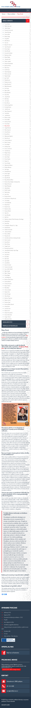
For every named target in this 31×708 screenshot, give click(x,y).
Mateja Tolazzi (7, 152)
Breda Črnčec (7, 206)
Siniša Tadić (7, 252)
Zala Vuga (7, 169)
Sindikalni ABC (7, 631)
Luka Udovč (7, 254)
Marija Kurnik (7, 235)
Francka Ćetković (8, 140)
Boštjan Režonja (8, 167)
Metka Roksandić (8, 86)
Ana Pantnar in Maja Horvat (10, 198)
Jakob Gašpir (7, 28)
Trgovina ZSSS (7, 615)
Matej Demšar (7, 80)
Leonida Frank (7, 308)
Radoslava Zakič (8, 55)
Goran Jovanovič (8, 148)
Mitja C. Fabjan (7, 273)
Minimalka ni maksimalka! (10, 326)
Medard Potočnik (8, 184)
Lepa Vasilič (7, 260)
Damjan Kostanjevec (9, 63)
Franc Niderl (7, 144)
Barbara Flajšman (8, 298)
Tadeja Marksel (8, 127)
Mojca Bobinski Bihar (9, 179)
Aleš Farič (7, 217)
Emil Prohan (7, 69)
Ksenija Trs (7, 161)
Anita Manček (7, 51)
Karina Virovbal (8, 265)
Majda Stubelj (7, 76)
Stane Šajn (7, 223)
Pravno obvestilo (11, 701)
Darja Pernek (7, 177)
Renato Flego (7, 36)
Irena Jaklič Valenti (8, 269)
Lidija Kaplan (7, 188)
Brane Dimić (7, 134)
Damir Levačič (7, 240)
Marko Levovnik (8, 73)
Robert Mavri (7, 204)
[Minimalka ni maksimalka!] (27, 326)
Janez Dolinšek (8, 32)
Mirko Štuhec (7, 244)
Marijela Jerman (8, 82)
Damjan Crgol (7, 302)
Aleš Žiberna (7, 40)
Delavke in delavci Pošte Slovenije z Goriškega (14, 219)
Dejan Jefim (7, 90)
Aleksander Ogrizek (9, 136)
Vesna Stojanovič (8, 111)
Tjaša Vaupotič (8, 46)
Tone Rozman (7, 150)
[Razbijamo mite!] (27, 322)
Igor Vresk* (7, 78)
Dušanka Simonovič (9, 30)
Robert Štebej (7, 57)
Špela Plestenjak (8, 186)
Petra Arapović (8, 130)
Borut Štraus (7, 103)
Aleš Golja (7, 98)
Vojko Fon (7, 213)
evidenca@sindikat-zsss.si (8, 666)
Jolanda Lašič (7, 59)
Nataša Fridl (7, 310)
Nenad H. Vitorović (8, 44)
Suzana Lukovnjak (8, 267)
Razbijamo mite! (7, 322)
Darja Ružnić (7, 242)
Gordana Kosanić (8, 283)
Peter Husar (7, 67)
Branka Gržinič (8, 196)
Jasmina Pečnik (8, 231)
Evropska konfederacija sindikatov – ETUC (13, 617)
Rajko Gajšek (7, 271)
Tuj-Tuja (5, 633)
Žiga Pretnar (7, 175)
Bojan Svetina (7, 285)
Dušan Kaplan (7, 159)
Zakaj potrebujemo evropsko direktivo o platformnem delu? (15, 628)
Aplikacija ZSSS (7, 612)
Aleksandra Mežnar (8, 165)
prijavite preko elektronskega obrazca (11, 669)
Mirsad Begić (7, 275)
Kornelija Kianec (8, 107)
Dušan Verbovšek (8, 314)
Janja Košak (7, 96)
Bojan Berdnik (7, 92)
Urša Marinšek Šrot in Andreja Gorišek (12, 238)
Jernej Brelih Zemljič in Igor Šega (11, 250)
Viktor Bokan (7, 296)
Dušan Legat (7, 173)
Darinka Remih (8, 281)
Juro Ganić (7, 100)
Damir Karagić (8, 294)
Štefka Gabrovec (8, 26)
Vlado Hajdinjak (8, 71)
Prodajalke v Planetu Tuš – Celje (11, 225)
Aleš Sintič (7, 258)
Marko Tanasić (8, 142)
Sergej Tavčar (7, 246)
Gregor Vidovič (8, 316)
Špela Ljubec (7, 192)
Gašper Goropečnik (8, 312)
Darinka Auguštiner (9, 105)
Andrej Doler (7, 306)
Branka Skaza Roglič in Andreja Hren (12, 181)
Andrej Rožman (8, 171)
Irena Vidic (7, 94)
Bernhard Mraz (8, 65)
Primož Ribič (7, 119)
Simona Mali (7, 34)
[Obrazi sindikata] (27, 20)
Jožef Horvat (7, 109)
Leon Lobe (7, 194)
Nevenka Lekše (8, 208)
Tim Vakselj (7, 200)
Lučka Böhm (7, 262)
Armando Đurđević (8, 53)
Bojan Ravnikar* (8, 84)
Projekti (5, 619)
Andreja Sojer (7, 146)
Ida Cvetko (7, 256)
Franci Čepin (7, 123)
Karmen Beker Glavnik (9, 304)
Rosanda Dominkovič (9, 248)
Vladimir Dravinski (8, 229)
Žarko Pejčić (7, 157)
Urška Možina (7, 132)
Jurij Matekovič (8, 277)
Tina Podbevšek (8, 202)
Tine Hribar (7, 113)
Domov (3, 14)
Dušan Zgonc (7, 49)
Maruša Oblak (7, 233)
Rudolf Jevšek (7, 190)
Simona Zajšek (8, 289)
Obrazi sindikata (11, 14)
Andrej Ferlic (7, 221)
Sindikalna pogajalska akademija (11, 624)
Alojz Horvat (7, 138)
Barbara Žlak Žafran (9, 279)
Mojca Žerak (7, 125)
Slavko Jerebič (8, 61)
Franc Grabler (7, 163)
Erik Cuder (7, 88)
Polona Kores (7, 154)
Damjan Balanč (8, 211)
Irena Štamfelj (7, 215)
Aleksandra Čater (8, 319)
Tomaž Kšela (7, 24)
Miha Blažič (7, 287)
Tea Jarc (6, 42)
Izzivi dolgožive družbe (9, 622)
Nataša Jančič (8, 300)
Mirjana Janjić (7, 117)
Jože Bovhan (7, 115)
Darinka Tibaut (8, 121)
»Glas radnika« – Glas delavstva (11, 636)
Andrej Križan (7, 227)
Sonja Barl (7, 38)
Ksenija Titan (7, 292)
